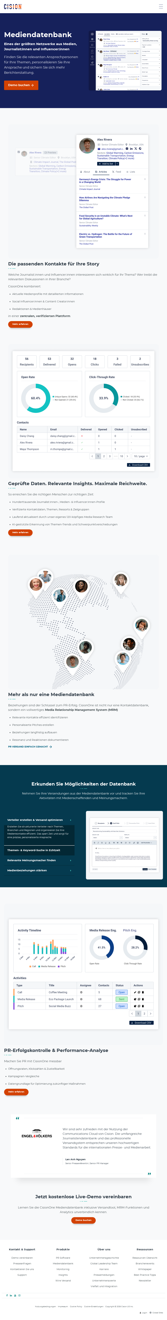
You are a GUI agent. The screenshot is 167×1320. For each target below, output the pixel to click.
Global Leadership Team (104, 1257)
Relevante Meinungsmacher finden (31, 857)
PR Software (63, 1252)
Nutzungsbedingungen (45, 1300)
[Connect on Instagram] (19, 1289)
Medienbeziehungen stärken (27, 867)
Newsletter (145, 1274)
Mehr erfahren (20, 324)
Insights (63, 1269)
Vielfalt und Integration (104, 1280)
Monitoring (63, 1263)
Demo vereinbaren (22, 1252)
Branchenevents (145, 1257)
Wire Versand (63, 1274)
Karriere (104, 1263)
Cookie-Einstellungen (93, 1300)
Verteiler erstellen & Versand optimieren (35, 816)
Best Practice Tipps (145, 1269)
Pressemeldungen (104, 1269)
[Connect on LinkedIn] (11, 1289)
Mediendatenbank (63, 1257)
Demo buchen (19, 85)
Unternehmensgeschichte (104, 1252)
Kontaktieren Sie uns (22, 1263)
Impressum (63, 1300)
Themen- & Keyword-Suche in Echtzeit (33, 827)
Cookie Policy (76, 1300)
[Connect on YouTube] (15, 1289)
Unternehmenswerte (104, 1274)
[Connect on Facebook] (7, 1289)
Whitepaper (145, 1263)
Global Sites (157, 1306)
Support (22, 1269)
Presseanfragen (22, 1257)
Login (144, 1306)
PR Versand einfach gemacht (28, 747)
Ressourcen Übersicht (144, 1252)
